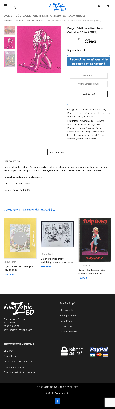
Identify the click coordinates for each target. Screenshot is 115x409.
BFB (77, 124)
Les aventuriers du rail (85, 135)
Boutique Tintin (68, 315)
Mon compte (67, 310)
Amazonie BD (87, 121)
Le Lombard (84, 265)
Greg (87, 131)
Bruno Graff (10, 262)
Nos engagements (14, 367)
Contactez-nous (12, 356)
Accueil (8, 20)
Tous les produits (68, 331)
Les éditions (66, 321)
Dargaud (71, 128)
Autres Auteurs (35, 20)
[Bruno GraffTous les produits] (91, 40)
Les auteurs (66, 326)
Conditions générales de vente (19, 372)
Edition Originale (86, 128)
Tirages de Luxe (86, 116)
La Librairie (9, 351)
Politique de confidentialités (18, 361)
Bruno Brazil (87, 124)
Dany (70, 113)
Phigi (80, 138)
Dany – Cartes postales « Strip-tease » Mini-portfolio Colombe (91, 273)
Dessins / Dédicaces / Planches (90, 113)
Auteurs (19, 20)
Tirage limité (90, 138)
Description (57, 152)
